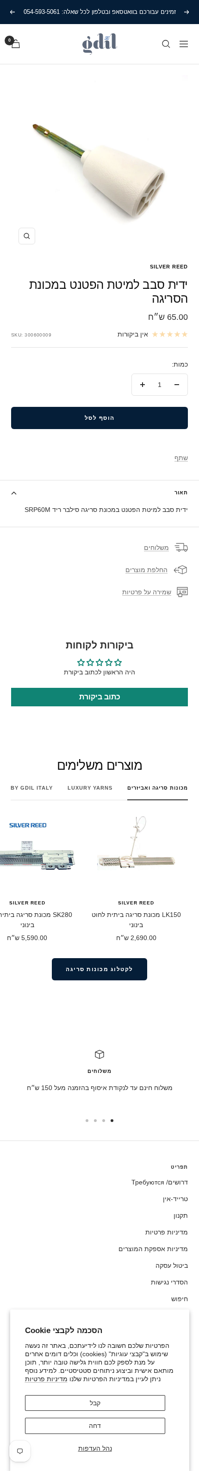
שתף (181, 457)
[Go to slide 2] (103, 1120)
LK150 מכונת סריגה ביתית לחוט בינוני (136, 920)
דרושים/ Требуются (159, 1182)
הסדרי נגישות (169, 1282)
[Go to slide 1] (112, 1120)
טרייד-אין (175, 1199)
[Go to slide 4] (87, 1120)
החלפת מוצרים (146, 569)
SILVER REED (169, 266)
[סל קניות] (15, 43)
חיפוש (179, 1299)
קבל (95, 1403)
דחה (95, 1425)
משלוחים (156, 547)
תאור (181, 492)
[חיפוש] (166, 44)
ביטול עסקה (171, 1265)
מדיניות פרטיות (46, 1379)
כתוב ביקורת (99, 697)
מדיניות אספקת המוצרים (153, 1249)
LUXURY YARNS (90, 788)
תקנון (181, 1215)
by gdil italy (32, 788)
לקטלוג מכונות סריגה (99, 969)
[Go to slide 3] (95, 1120)
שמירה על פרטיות (146, 592)
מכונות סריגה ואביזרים (157, 788)
